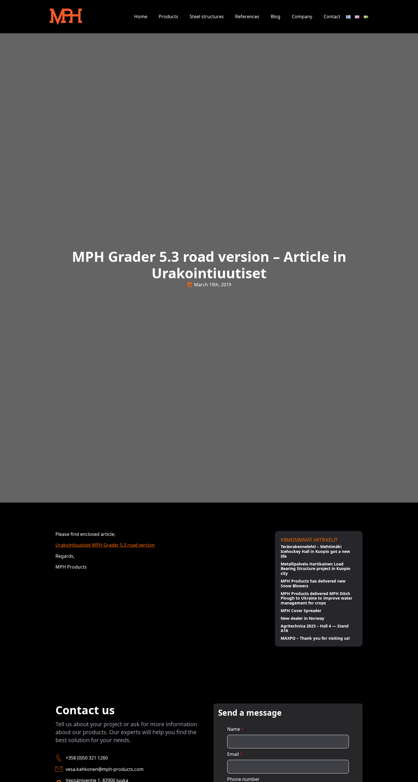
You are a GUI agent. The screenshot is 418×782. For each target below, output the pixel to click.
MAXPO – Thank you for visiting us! (315, 638)
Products (168, 16)
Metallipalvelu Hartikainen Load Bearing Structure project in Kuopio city (315, 569)
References (247, 16)
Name (235, 729)
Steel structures (207, 16)
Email (235, 754)
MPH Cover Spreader (301, 610)
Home (140, 16)
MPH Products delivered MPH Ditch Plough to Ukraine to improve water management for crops (316, 598)
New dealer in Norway (302, 618)
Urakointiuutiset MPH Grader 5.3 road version (105, 545)
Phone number (243, 779)
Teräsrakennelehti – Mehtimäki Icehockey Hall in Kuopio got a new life (315, 551)
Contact (332, 16)
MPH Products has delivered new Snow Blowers (313, 583)
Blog (275, 16)
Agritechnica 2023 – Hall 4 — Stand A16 (315, 628)
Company (302, 16)
